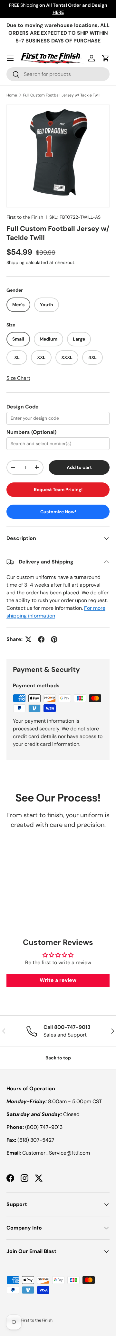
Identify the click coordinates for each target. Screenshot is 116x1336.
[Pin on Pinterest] (54, 639)
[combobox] (58, 74)
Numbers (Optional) (31, 432)
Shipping (15, 262)
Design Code (22, 406)
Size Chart (18, 378)
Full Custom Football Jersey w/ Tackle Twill (62, 95)
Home (11, 95)
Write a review (58, 980)
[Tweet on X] (28, 639)
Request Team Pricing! (58, 489)
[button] (106, 58)
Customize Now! (58, 512)
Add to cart (79, 467)
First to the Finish (24, 217)
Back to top (58, 1058)
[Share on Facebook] (41, 639)
